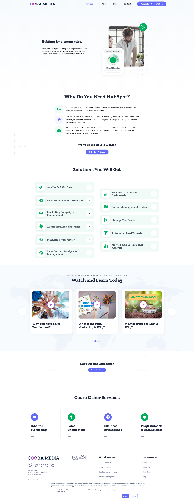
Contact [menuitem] (127, 4)
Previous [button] (22, 312)
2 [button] (99, 341)
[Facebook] (30, 465)
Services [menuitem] (89, 4)
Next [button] (172, 312)
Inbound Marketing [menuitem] (106, 463)
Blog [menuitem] (115, 4)
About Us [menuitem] (146, 467)
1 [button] (95, 341)
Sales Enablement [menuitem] (105, 467)
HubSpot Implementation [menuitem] (108, 472)
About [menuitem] (104, 4)
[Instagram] (36, 465)
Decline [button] (134, 496)
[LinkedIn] (47, 465)
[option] (51, 311)
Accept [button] (125, 496)
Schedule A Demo (97, 152)
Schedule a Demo (97, 370)
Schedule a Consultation (152, 4)
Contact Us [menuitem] (146, 463)
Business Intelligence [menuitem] (107, 477)
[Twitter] (42, 465)
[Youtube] (53, 465)
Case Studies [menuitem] (147, 472)
